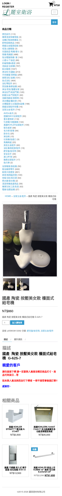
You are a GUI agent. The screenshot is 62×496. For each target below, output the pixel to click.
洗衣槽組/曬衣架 (9, 100)
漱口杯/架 (8, 156)
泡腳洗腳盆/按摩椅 (10, 97)
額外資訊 (18, 339)
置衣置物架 (9, 118)
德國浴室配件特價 (10, 106)
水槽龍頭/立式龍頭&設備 (13, 103)
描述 (6, 339)
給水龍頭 (6, 68)
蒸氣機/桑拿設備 (9, 86)
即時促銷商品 (8, 42)
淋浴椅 (7, 136)
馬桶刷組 (8, 142)
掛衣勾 (7, 133)
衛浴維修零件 (8, 169)
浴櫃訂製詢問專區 (10, 39)
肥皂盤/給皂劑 (10, 150)
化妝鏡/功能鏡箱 (11, 121)
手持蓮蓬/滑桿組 (9, 74)
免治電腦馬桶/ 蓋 (9, 57)
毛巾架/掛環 (9, 130)
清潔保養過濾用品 (10, 183)
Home (8, 196)
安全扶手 (8, 153)
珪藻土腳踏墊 (8, 48)
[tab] (7, 339)
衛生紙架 (8, 127)
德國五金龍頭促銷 (10, 45)
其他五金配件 (10, 145)
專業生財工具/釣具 (10, 186)
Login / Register (8, 5)
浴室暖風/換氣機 (9, 166)
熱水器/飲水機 (8, 180)
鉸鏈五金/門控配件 (10, 95)
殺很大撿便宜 (8, 171)
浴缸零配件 (7, 83)
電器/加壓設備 (8, 189)
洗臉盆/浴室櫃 (8, 65)
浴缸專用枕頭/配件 (12, 148)
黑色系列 (6, 34)
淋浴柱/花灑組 (8, 71)
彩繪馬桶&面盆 (9, 63)
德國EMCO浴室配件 (13, 116)
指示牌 (7, 162)
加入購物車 (17, 322)
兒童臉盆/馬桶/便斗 (10, 51)
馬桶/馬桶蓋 (7, 54)
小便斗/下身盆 (8, 60)
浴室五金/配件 (8, 109)
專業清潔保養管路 (10, 36)
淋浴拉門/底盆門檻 (10, 92)
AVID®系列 (9, 113)
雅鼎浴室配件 (10, 159)
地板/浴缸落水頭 (9, 177)
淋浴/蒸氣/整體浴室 (10, 89)
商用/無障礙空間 (9, 174)
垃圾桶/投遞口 (10, 139)
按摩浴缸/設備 (8, 77)
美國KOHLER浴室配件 (14, 124)
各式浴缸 (6, 80)
